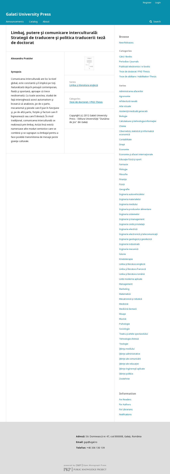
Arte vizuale (125, 106)
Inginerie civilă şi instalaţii (132, 224)
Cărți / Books (125, 56)
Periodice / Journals (129, 61)
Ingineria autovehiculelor (131, 194)
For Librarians (126, 409)
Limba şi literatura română (132, 273)
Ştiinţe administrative (129, 353)
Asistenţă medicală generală (133, 111)
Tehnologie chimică (129, 338)
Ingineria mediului (128, 204)
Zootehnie (124, 378)
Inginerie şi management (131, 219)
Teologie (123, 343)
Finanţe (123, 179)
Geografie (124, 189)
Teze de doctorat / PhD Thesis (86, 102)
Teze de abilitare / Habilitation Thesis (137, 76)
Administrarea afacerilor (131, 91)
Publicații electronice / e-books (134, 66)
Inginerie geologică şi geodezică (135, 239)
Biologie (123, 116)
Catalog (33, 21)
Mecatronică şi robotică (130, 298)
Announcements (15, 21)
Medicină (123, 303)
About (46, 21)
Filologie (123, 169)
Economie (124, 149)
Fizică (122, 184)
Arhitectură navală (128, 101)
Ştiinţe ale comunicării (130, 358)
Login (158, 2)
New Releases (126, 42)
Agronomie (124, 96)
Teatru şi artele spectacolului (133, 333)
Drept (122, 144)
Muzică (122, 318)
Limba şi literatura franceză (132, 268)
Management (125, 283)
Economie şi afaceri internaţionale (136, 154)
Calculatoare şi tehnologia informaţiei (137, 121)
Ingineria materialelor (130, 199)
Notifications (125, 414)
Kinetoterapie (126, 259)
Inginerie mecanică (128, 249)
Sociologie (124, 328)
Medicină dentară (127, 308)
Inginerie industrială (129, 244)
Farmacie (123, 164)
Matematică (124, 293)
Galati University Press (28, 14)
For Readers (125, 399)
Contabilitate (125, 139)
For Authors (125, 404)
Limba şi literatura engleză (83, 85)
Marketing (124, 288)
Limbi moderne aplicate (130, 278)
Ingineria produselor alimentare (135, 209)
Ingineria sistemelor (129, 214)
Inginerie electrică (128, 229)
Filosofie (123, 174)
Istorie (122, 254)
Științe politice (126, 373)
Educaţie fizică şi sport (130, 159)
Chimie (122, 126)
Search (157, 21)
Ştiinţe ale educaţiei (129, 363)
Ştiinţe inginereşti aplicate (132, 368)
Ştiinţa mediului (126, 348)
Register (147, 2)
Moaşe (122, 313)
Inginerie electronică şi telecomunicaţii (138, 234)
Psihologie (124, 323)
